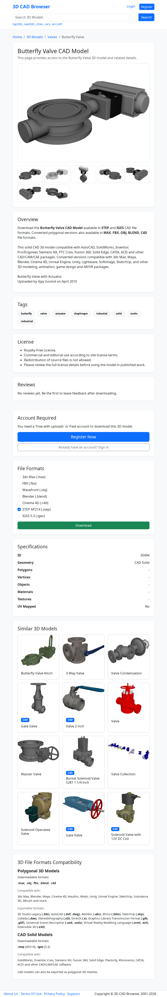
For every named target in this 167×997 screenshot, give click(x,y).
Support (73, 994)
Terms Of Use (31, 994)
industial (101, 313)
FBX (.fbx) (29, 483)
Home (17, 37)
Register (147, 7)
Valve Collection (123, 774)
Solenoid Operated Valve (35, 831)
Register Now (83, 437)
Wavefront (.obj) (34, 490)
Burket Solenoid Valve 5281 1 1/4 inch (83, 780)
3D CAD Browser (31, 6)
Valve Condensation (126, 673)
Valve (115, 721)
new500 (29, 24)
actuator (60, 313)
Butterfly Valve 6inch (37, 673)
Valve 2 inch (75, 726)
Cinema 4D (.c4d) (35, 503)
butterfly (26, 313)
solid (119, 313)
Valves (52, 37)
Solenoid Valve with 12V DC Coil (126, 836)
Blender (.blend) (34, 496)
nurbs (133, 313)
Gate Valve (29, 726)
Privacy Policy (54, 994)
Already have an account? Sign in (83, 447)
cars (47, 24)
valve (43, 313)
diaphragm (81, 313)
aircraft (57, 24)
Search (146, 17)
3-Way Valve (75, 673)
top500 (17, 24)
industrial (27, 321)
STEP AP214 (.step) (36, 509)
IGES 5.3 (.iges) (33, 516)
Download (83, 525)
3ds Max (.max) (33, 477)
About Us (11, 994)
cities (39, 24)
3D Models (34, 37)
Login (131, 6)
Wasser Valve (31, 774)
